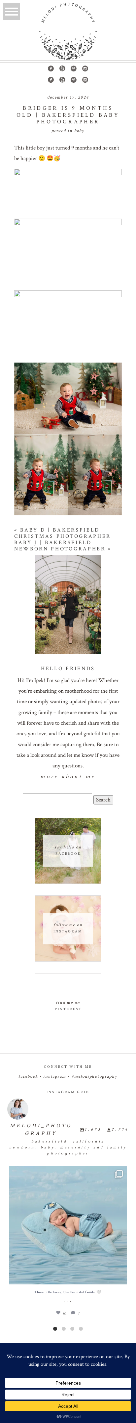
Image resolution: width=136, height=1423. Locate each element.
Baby (79, 131)
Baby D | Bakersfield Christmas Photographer (62, 533)
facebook (28, 1076)
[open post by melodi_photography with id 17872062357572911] (68, 1225)
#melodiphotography (95, 1076)
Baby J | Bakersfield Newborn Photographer (60, 545)
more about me (68, 776)
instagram (54, 1076)
